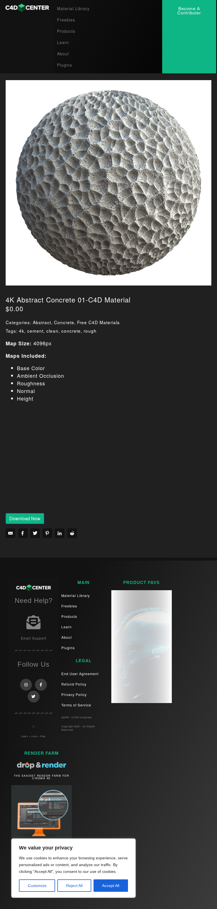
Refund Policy (73, 684)
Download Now (24, 518)
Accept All (110, 885)
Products (66, 31)
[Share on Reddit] (72, 533)
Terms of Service (76, 704)
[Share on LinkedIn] (59, 533)
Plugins (64, 65)
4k (21, 331)
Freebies (66, 20)
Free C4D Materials (98, 322)
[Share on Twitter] (35, 533)
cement (35, 331)
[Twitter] (34, 696)
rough (90, 331)
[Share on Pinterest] (47, 533)
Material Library (73, 8)
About (63, 53)
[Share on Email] (10, 533)
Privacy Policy (74, 694)
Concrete (64, 322)
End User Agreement (80, 673)
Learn (63, 42)
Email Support (33, 638)
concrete (71, 331)
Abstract (42, 322)
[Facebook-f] (41, 685)
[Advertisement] (108, 461)
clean (52, 331)
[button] (189, 10)
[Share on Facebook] (23, 533)
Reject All (74, 885)
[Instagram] (26, 685)
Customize (37, 885)
